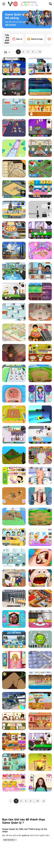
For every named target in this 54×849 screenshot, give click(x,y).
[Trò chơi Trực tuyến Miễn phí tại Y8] (13, 4)
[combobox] (7, 52)
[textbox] (7, 52)
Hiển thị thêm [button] (8, 840)
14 (40, 51)
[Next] (47, 35)
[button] (10, 25)
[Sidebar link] (4, 4)
